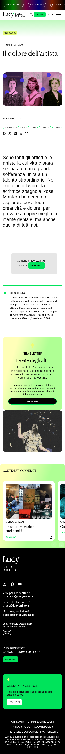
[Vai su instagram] (4, 584)
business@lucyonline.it (18, 596)
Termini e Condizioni (40, 722)
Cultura (33, 127)
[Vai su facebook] (12, 584)
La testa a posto (10, 127)
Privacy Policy (22, 726)
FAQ (42, 732)
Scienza (57, 127)
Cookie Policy (43, 726)
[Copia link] (26, 133)
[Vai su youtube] (20, 584)
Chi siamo (17, 722)
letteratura (45, 127)
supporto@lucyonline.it (18, 614)
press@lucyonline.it (16, 605)
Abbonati (39, 14)
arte (23, 127)
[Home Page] (14, 14)
